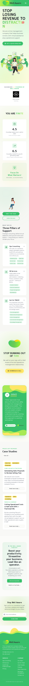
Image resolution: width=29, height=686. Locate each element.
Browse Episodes (14, 581)
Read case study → (14, 488)
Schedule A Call (15, 371)
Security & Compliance (21, 672)
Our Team (20, 660)
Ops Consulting (6, 660)
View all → (7, 455)
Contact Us (21, 675)
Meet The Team (11, 213)
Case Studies (21, 665)
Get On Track (21, 663)
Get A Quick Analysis (14, 43)
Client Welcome (22, 669)
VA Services (5, 663)
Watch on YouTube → (15, 585)
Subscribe (14, 619)
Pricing (4, 668)
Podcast (20, 667)
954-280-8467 (6, 654)
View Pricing (11, 218)
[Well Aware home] (12, 3)
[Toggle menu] (26, 3)
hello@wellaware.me (8, 652)
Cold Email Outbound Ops (6, 665)
